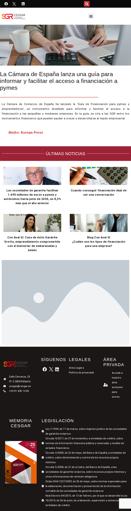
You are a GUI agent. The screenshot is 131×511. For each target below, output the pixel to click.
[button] (87, 4)
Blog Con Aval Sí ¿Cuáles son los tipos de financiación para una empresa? (98, 242)
